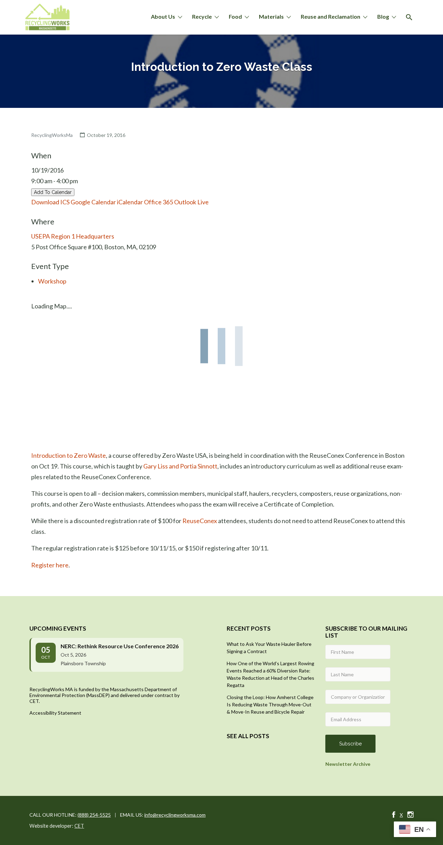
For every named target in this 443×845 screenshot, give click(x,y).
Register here (50, 565)
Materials (271, 16)
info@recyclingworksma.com (175, 815)
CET (79, 826)
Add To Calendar (53, 192)
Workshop (52, 281)
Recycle (202, 16)
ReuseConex (199, 520)
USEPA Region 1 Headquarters (72, 236)
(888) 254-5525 (94, 815)
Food (235, 16)
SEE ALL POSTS (248, 736)
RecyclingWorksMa (52, 135)
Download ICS (50, 202)
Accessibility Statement (55, 713)
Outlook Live (191, 202)
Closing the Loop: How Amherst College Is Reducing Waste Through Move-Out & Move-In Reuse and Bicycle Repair (270, 704)
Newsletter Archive (347, 764)
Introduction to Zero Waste (68, 455)
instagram (410, 814)
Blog (383, 16)
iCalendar (130, 202)
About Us (163, 16)
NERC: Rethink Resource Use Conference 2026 (120, 646)
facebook (393, 814)
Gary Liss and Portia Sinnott (180, 466)
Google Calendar (93, 202)
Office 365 (158, 202)
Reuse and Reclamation (330, 16)
